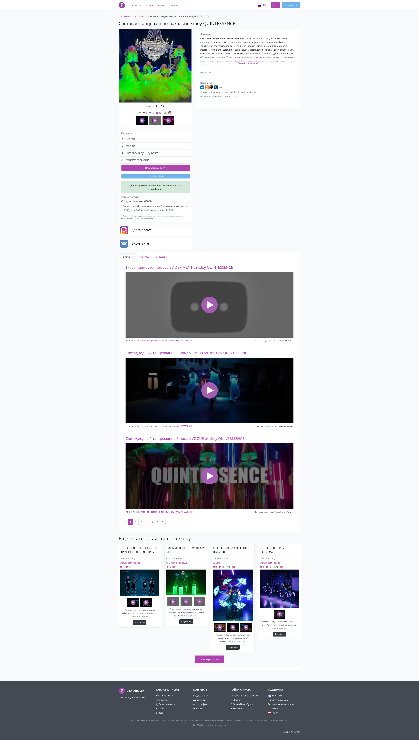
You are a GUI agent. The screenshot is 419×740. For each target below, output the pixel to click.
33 (159, 112)
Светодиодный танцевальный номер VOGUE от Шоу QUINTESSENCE (185, 438)
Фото (161, 5)
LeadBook (136, 5)
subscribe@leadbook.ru (132, 697)
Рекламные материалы (281, 704)
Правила (273, 708)
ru (264, 5)
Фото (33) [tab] (145, 256)
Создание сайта (291, 731)
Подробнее (140, 622)
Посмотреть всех (209, 659)
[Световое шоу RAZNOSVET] (279, 589)
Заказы (173, 5)
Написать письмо (278, 700)
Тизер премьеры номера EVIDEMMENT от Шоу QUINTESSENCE (179, 267)
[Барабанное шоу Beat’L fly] (186, 582)
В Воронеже (237, 708)
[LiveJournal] (216, 87)
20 (129, 566)
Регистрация (291, 5)
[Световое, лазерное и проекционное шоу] (139, 583)
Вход (275, 5)
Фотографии (200, 704)
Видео (150, 5)
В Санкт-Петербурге (242, 704)
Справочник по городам (244, 695)
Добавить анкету (165, 704)
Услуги (160, 712)
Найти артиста (164, 695)
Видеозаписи (200, 695)
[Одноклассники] (207, 87)
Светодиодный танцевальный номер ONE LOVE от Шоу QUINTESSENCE (187, 352)
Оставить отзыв (156, 176)
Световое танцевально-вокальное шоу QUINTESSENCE (164, 340)
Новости (198, 708)
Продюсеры (162, 700)
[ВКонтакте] (202, 87)
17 (269, 566)
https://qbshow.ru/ (137, 160)
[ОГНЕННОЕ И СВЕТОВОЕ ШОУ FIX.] (233, 595)
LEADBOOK (135, 690)
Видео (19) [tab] (129, 256)
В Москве (236, 700)
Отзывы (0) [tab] (162, 256)
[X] (211, 87)
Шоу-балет (151, 153)
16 (223, 566)
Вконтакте (277, 695)
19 (152, 112)
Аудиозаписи (200, 700)
